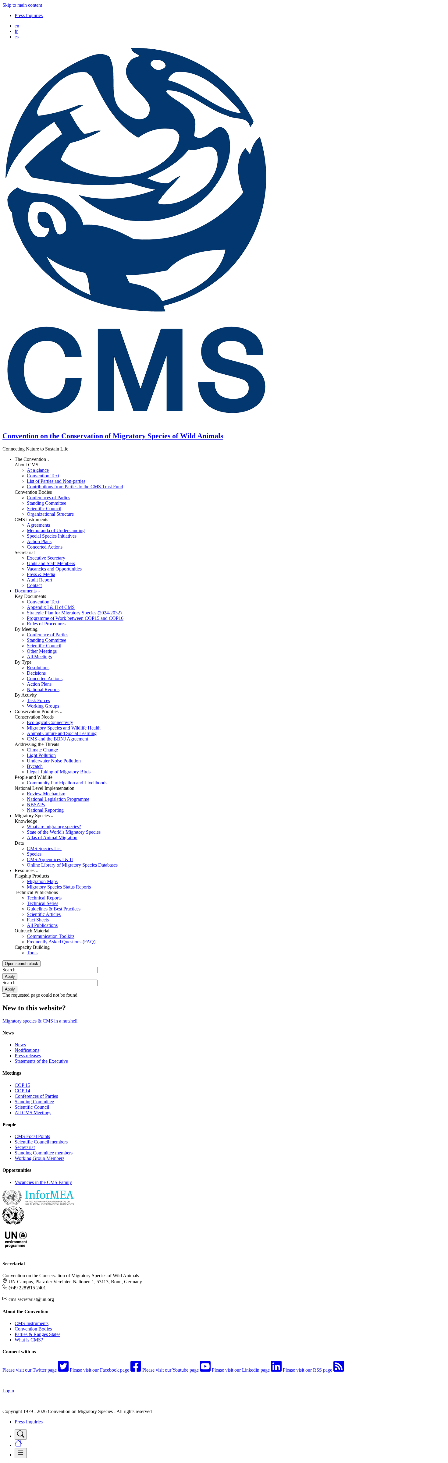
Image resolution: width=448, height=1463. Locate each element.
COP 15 (22, 1085)
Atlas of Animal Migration (52, 837)
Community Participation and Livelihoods (67, 782)
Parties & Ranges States (37, 1334)
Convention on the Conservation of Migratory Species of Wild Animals (112, 436)
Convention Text (43, 475)
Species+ (35, 854)
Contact (34, 585)
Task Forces (38, 700)
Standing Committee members (44, 1152)
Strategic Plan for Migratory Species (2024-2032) (74, 612)
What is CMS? (29, 1339)
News (20, 1044)
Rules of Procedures (46, 623)
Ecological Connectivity (50, 722)
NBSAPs (36, 804)
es (17, 36)
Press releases (28, 1055)
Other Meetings (42, 651)
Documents (26, 590)
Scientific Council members (41, 1141)
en (17, 25)
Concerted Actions (44, 547)
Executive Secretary (46, 557)
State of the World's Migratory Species (64, 832)
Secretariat (25, 1147)
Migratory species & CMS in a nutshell (39, 1020)
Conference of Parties (47, 634)
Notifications (27, 1050)
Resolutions (38, 667)
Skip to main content (22, 5)
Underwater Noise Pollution (54, 760)
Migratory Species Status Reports (59, 886)
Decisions (36, 673)
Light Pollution (41, 755)
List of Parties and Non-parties (56, 481)
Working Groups (43, 706)
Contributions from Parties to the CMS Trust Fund (75, 486)
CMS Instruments (31, 1323)
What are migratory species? (54, 826)
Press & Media (41, 574)
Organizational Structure (50, 514)
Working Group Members (39, 1158)
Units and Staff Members (51, 563)
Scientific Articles (44, 914)
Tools (32, 952)
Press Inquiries (29, 15)
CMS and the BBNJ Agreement (57, 738)
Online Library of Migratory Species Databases (72, 865)
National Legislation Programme (58, 799)
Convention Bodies (33, 1328)
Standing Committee (46, 503)
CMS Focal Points (32, 1136)
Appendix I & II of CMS (51, 607)
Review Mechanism (46, 793)
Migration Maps (42, 881)
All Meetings (39, 656)
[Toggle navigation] (21, 1434)
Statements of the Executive (41, 1061)
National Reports (43, 689)
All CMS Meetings (33, 1112)
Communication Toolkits (50, 936)
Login (8, 1390)
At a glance (38, 470)
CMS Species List (44, 848)
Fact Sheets (38, 919)
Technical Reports (44, 897)
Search (9, 969)
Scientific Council (44, 508)
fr (16, 31)
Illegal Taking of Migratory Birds (59, 771)
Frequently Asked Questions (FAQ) (61, 941)
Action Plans (39, 541)
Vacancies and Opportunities (54, 568)
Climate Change (42, 749)
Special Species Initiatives (51, 536)
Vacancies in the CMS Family (43, 1182)
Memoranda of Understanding (56, 530)
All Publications (42, 925)
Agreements (38, 525)
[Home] (139, 423)
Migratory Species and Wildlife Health (64, 727)
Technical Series (42, 903)
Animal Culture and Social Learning (62, 733)
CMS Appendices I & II (50, 859)
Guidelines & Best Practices (53, 908)
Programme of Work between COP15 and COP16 (75, 618)
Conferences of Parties (48, 497)
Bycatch (35, 766)
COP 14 (22, 1090)
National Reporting (45, 810)
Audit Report (39, 579)
